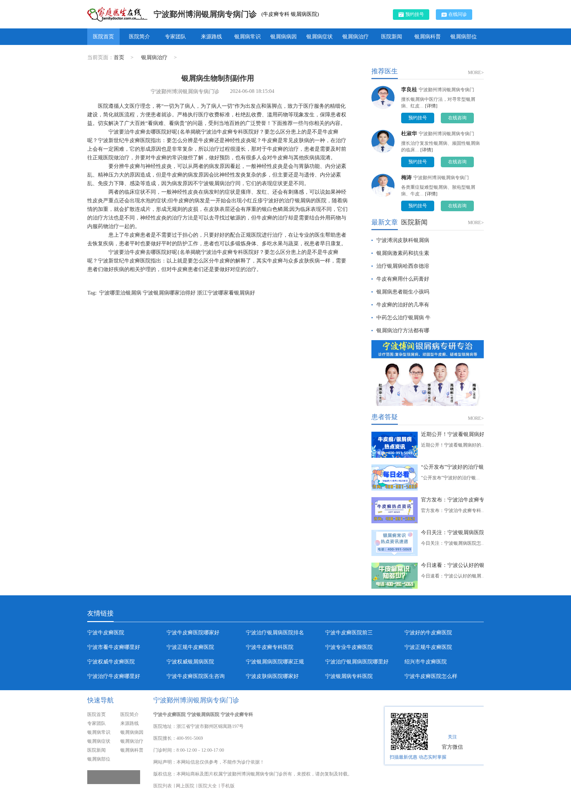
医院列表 (162, 785)
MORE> (476, 72)
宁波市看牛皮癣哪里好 (113, 647)
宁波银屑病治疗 (216, 183)
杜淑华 (409, 133)
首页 (119, 57)
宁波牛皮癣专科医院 (269, 647)
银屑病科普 (427, 36)
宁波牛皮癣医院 (105, 632)
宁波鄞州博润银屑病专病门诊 (205, 14)
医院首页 (103, 36)
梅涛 (406, 177)
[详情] (431, 105)
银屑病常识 (247, 36)
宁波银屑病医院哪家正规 (275, 661)
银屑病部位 (463, 36)
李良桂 (409, 89)
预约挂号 (414, 14)
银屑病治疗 (355, 36)
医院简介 (139, 36)
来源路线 (211, 36)
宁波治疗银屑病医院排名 (275, 632)
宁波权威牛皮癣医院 (111, 661)
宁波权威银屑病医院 (190, 661)
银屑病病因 (283, 36)
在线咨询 (457, 117)
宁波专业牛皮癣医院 (349, 647)
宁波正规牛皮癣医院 (190, 647)
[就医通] (113, 777)
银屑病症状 (319, 36)
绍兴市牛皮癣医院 (425, 661)
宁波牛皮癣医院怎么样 (430, 676)
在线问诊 (457, 14)
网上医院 (185, 785)
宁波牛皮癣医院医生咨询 (196, 676)
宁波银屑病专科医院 (349, 676)
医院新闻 (391, 36)
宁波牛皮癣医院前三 (349, 632)
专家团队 (175, 36)
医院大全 (207, 785)
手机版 (228, 785)
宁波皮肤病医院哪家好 (272, 676)
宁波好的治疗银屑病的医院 (294, 200)
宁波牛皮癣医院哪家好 (193, 632)
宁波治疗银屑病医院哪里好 (357, 661)
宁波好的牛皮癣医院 (428, 632)
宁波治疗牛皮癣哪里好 (113, 676)
